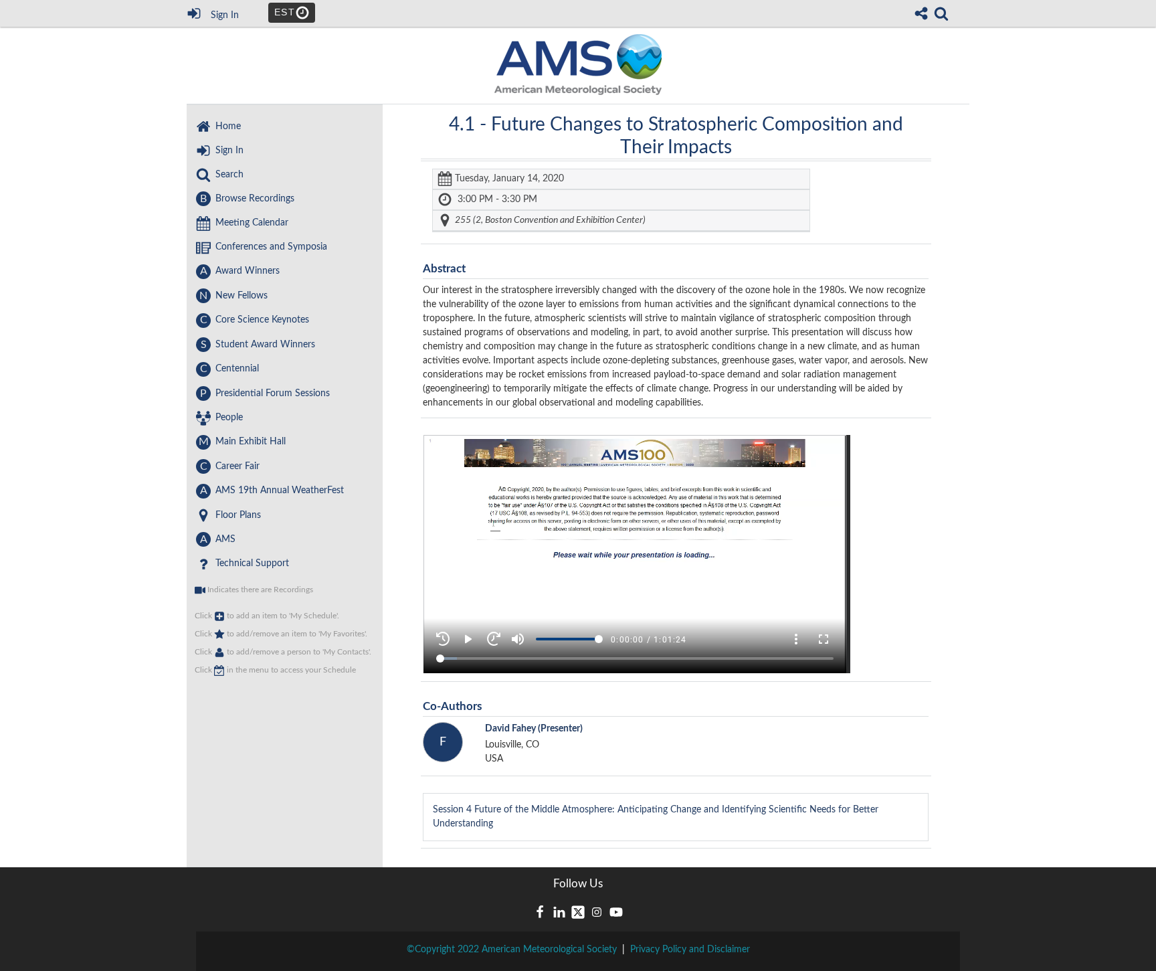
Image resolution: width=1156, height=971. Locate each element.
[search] (941, 12)
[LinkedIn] (559, 912)
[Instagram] (596, 912)
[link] (941, 13)
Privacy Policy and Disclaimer (690, 949)
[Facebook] (540, 912)
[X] (578, 912)
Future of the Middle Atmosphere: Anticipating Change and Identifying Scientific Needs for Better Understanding (655, 816)
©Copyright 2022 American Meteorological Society (512, 949)
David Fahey (534, 728)
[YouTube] (616, 912)
